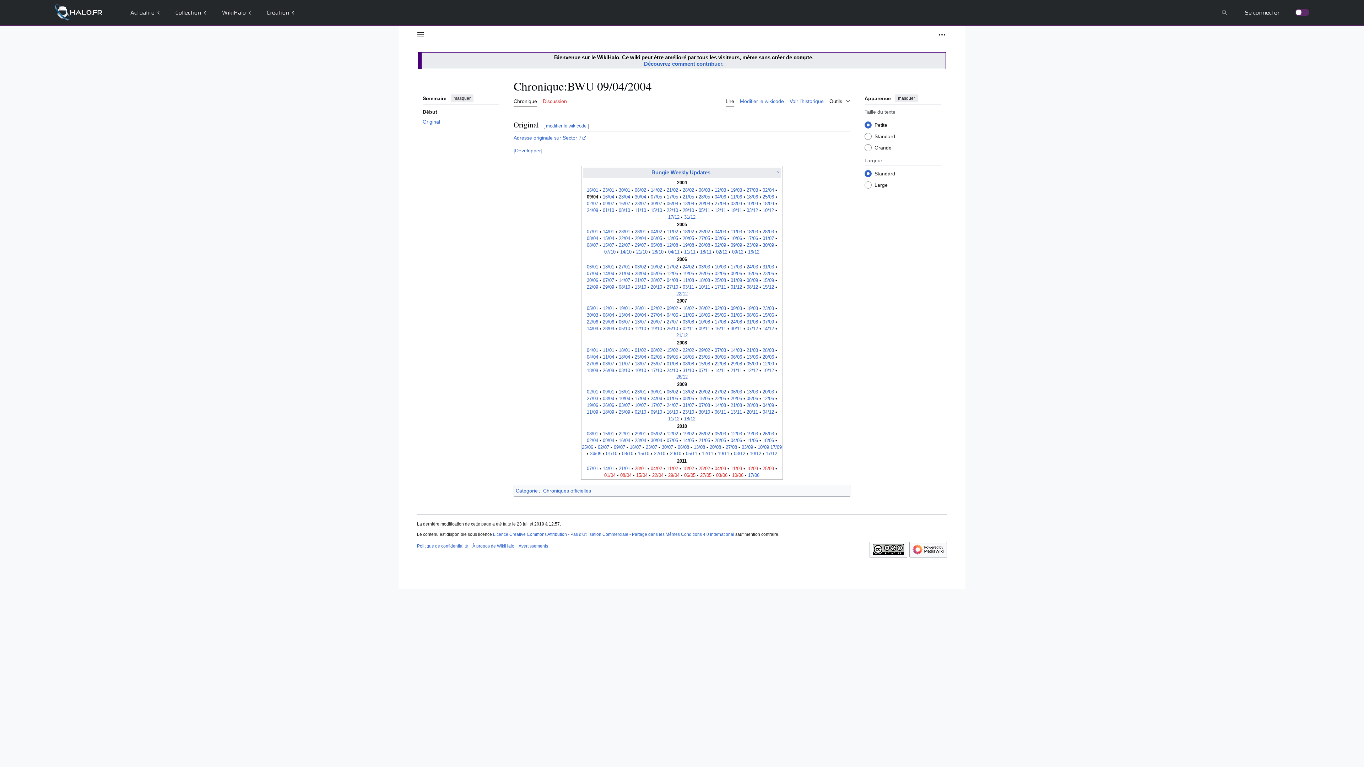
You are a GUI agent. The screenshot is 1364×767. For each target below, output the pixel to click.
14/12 (768, 328)
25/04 (640, 357)
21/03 (752, 350)
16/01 (592, 190)
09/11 (704, 328)
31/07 (688, 405)
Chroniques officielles (567, 491)
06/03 (704, 190)
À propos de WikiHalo (493, 546)
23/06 (768, 273)
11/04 (608, 357)
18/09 (768, 203)
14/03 (736, 350)
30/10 (704, 412)
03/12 (752, 210)
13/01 (608, 267)
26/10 (672, 328)
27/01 (624, 267)
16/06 (752, 273)
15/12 (768, 287)
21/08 (736, 405)
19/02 (688, 433)
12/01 (608, 308)
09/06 (736, 273)
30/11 (736, 328)
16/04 (608, 197)
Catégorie (527, 491)
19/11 (736, 210)
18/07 (640, 363)
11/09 (592, 412)
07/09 (768, 322)
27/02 (720, 392)
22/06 (592, 322)
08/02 (656, 350)
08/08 (688, 363)
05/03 (720, 433)
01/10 (608, 210)
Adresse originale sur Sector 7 (547, 138)
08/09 (752, 280)
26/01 (640, 308)
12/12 (752, 370)
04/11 (674, 252)
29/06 (608, 322)
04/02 (656, 231)
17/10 (656, 370)
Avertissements (533, 546)
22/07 (624, 245)
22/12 (682, 294)
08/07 (592, 245)
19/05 (688, 273)
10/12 (768, 210)
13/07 (640, 322)
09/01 (608, 392)
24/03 (752, 267)
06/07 (624, 322)
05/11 (704, 210)
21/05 (688, 197)
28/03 (768, 231)
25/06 (768, 197)
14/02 (656, 190)
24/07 (672, 405)
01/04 (610, 475)
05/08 (656, 245)
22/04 (624, 238)
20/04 (640, 315)
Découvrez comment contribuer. (684, 64)
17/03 (736, 267)
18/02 (688, 231)
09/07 (608, 203)
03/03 (704, 267)
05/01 (592, 308)
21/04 (624, 273)
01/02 (640, 350)
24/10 (672, 370)
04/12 (768, 412)
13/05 (672, 238)
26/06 (608, 405)
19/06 (592, 405)
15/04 (608, 238)
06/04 (608, 315)
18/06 (752, 197)
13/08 (688, 203)
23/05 (704, 357)
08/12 (752, 287)
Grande (883, 148)
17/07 (656, 405)
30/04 (640, 197)
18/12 (689, 419)
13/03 (752, 392)
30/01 (624, 190)
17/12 (674, 217)
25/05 (720, 315)
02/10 (640, 412)
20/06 (768, 357)
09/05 (672, 357)
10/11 (704, 287)
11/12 (674, 419)
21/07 (640, 280)
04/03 (720, 231)
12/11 (720, 210)
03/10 (624, 370)
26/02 (704, 308)
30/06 (592, 280)
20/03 (768, 392)
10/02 (656, 267)
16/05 (688, 357)
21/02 (672, 190)
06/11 (720, 412)
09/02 (672, 308)
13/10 (640, 287)
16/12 (753, 252)
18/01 (624, 350)
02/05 (656, 357)
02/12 (721, 252)
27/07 (672, 322)
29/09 (608, 287)
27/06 (592, 363)
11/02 (672, 231)
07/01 (592, 231)
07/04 (592, 273)
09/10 (656, 412)
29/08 (736, 363)
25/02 (704, 231)
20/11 (752, 412)
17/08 (720, 322)
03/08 (688, 322)
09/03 (736, 308)
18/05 (704, 315)
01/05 (672, 398)
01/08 (672, 363)
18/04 (624, 357)
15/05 (704, 398)
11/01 (608, 350)
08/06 (752, 315)
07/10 (610, 252)
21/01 (624, 468)
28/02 (688, 190)
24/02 (688, 267)
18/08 (704, 280)
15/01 (608, 433)
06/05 (656, 238)
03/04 (608, 398)
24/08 (736, 322)
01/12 (736, 287)
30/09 (768, 245)
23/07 (640, 203)
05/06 (752, 398)
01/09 (736, 280)
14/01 (608, 231)
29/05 (736, 398)
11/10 (640, 210)
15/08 (704, 363)
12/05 (672, 273)
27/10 (672, 287)
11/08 (688, 280)
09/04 (608, 440)
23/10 (688, 412)
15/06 (768, 315)
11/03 (736, 231)
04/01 (592, 350)
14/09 (592, 328)
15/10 (656, 210)
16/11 (720, 328)
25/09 (624, 412)
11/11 (689, 252)
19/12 (768, 370)
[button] (420, 34)
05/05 (656, 273)
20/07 (656, 322)
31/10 (688, 370)
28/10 (658, 252)
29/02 (704, 350)
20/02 (704, 392)
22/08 (720, 363)
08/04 (592, 238)
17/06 (752, 238)
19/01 (624, 308)
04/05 (672, 315)
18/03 (752, 231)
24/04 (656, 398)
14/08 (720, 405)
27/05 (704, 238)
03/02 (640, 267)
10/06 (736, 238)
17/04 (640, 398)
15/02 (672, 350)
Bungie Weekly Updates (680, 172)
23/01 (608, 190)
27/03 (752, 190)
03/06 (720, 238)
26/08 (704, 245)
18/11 (705, 252)
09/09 (736, 245)
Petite (881, 125)
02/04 (768, 190)
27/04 (656, 315)
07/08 (704, 405)
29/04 (640, 238)
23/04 (624, 197)
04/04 (592, 357)
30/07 (656, 203)
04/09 (768, 405)
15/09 (768, 280)
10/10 (640, 370)
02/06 (720, 273)
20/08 (704, 203)
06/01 (592, 267)
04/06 (720, 197)
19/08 (688, 245)
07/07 (608, 280)
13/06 (752, 357)
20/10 (656, 287)
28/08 (752, 405)
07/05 (656, 197)
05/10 (624, 328)
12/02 (672, 433)
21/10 (642, 252)
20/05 (688, 238)
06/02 (640, 190)
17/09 (776, 447)
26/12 (682, 377)
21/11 (736, 370)
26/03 (768, 433)
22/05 (720, 398)
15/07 (608, 245)
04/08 (672, 280)
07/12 (752, 328)
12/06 (768, 398)
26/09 (608, 370)
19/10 (656, 328)
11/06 (736, 197)
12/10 (640, 328)
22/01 (624, 433)
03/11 (688, 287)
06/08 (672, 203)
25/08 (720, 280)
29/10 (688, 210)
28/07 (656, 280)
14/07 (624, 280)
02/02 (656, 308)
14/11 (720, 370)
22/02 (688, 350)
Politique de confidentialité (442, 546)
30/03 (592, 315)
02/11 (688, 328)
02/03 (720, 308)
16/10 (672, 412)
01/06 (736, 315)
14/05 (688, 440)
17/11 (720, 287)
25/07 (656, 363)
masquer (462, 98)
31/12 (689, 217)
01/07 (768, 238)
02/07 (592, 203)
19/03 (736, 190)
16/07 (624, 203)
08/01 (592, 433)
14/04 (608, 273)
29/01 (640, 433)
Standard (885, 136)
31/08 (752, 322)
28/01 (640, 231)
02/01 (592, 392)
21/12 (682, 335)
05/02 (656, 433)
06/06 (736, 357)
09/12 (737, 252)
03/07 (608, 363)
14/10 (626, 252)
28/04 (640, 273)
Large (881, 185)
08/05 (688, 398)
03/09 (736, 203)
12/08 (672, 245)
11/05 (688, 315)
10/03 (720, 267)
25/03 (768, 468)
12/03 (720, 190)
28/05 (704, 197)
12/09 (768, 363)
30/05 (720, 357)
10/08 (704, 322)
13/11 (736, 412)
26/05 (704, 273)
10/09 (752, 203)
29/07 (640, 245)
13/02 (688, 392)
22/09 (592, 287)
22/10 (672, 210)
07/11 (704, 370)
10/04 (624, 398)
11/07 (624, 363)
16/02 (688, 308)
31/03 (768, 267)
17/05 (672, 197)
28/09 (608, 328)
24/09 (592, 210)
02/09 (720, 245)
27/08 (720, 203)
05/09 (752, 363)
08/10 (624, 210)
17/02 (672, 267)
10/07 (640, 405)
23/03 (768, 308)
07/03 (720, 350)
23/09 (752, 245)
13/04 (624, 315)
